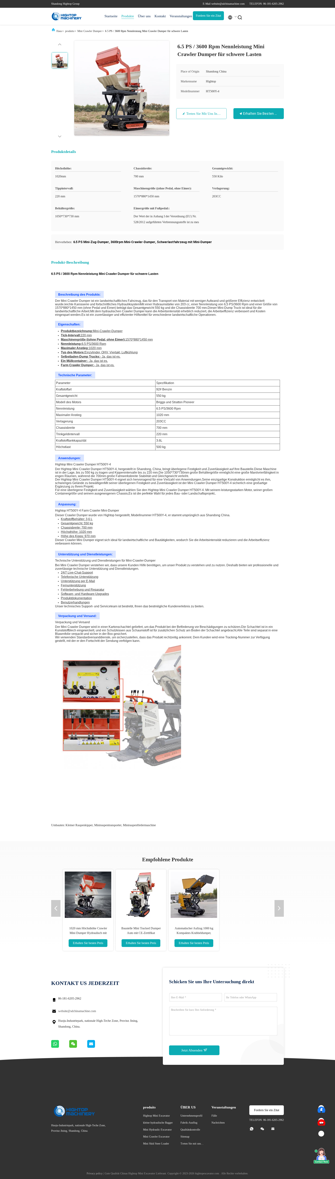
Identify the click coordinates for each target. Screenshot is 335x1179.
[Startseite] (66, 16)
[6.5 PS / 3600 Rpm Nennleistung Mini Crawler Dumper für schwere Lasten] (121, 88)
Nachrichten (218, 1122)
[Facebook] (321, 1108)
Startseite (110, 16)
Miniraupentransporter (107, 825)
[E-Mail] (96, 1046)
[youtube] (321, 1121)
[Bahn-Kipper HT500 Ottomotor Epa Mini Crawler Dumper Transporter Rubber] (88, 894)
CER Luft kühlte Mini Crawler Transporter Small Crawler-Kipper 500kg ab (141, 933)
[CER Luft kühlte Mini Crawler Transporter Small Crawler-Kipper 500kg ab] (141, 894)
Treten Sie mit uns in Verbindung (210, 114)
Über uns (144, 16)
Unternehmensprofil (191, 1115)
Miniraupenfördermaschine (139, 825)
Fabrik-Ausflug (188, 1122)
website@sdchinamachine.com (77, 1011)
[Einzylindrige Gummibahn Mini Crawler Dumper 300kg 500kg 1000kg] (247, 894)
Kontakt (160, 16)
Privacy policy (95, 1173)
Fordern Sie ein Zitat (208, 15)
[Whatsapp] (60, 1046)
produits (69, 31)
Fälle (214, 1115)
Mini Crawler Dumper (89, 31)
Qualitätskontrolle (190, 1129)
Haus (59, 31)
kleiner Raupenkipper (79, 825)
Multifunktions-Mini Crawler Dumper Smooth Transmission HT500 (193, 933)
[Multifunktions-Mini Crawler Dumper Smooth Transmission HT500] (194, 894)
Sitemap (184, 1136)
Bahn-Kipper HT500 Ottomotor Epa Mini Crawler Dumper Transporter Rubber (88, 933)
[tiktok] (321, 1133)
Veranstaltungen (179, 16)
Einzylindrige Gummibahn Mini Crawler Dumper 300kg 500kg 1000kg (246, 933)
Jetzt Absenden (192, 1050)
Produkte (127, 16)
